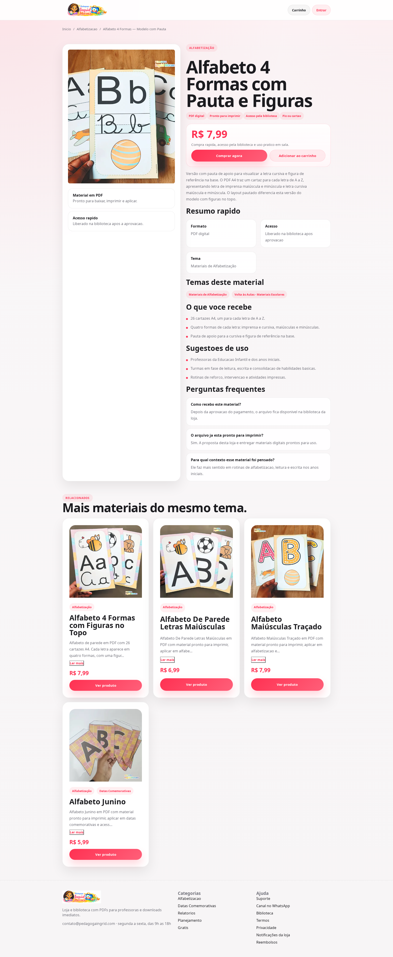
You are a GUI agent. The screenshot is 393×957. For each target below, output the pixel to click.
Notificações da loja (273, 934)
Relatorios (186, 913)
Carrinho (299, 10)
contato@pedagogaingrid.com (88, 923)
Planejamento (190, 920)
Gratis (183, 927)
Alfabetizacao (87, 29)
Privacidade (266, 927)
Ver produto (105, 685)
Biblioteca (264, 913)
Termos (262, 920)
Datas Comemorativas (197, 905)
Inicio (66, 29)
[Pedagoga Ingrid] (87, 10)
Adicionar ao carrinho (297, 155)
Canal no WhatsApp (273, 905)
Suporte (263, 898)
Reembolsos (266, 942)
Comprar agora (229, 155)
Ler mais (76, 663)
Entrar (321, 10)
